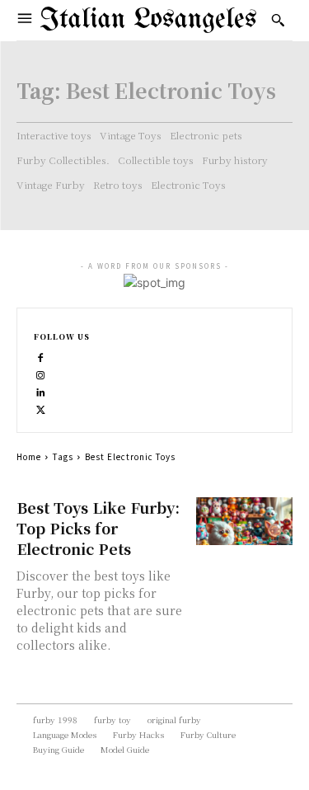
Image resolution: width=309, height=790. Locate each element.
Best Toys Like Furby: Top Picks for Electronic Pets (98, 527)
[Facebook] (41, 356)
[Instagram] (41, 373)
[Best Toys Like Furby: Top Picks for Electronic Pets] (244, 521)
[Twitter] (41, 408)
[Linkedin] (41, 390)
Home (28, 456)
